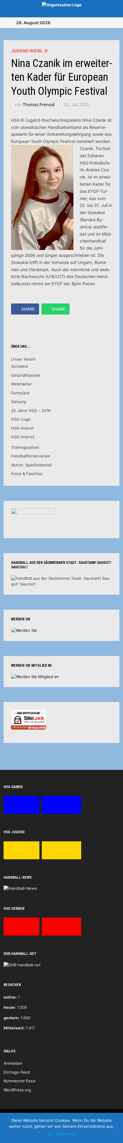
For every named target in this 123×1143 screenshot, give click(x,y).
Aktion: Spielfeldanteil (31, 465)
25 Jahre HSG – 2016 (30, 410)
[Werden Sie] (24, 630)
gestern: (11, 1017)
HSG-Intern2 (23, 436)
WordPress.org (17, 1089)
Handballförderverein (30, 456)
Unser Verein (23, 359)
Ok (50, 1134)
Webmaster (21, 383)
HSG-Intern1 (22, 428)
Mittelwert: (14, 1028)
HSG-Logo (20, 419)
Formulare (20, 392)
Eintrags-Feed (17, 1072)
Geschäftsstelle (25, 375)
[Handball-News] (20, 888)
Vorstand (19, 366)
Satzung (18, 401)
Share (28, 309)
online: (10, 997)
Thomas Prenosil (39, 104)
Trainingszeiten (25, 447)
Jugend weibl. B (29, 50)
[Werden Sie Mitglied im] (35, 676)
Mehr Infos (66, 1134)
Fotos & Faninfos (26, 473)
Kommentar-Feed (19, 1080)
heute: (10, 1007)
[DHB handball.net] (22, 964)
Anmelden (13, 1063)
